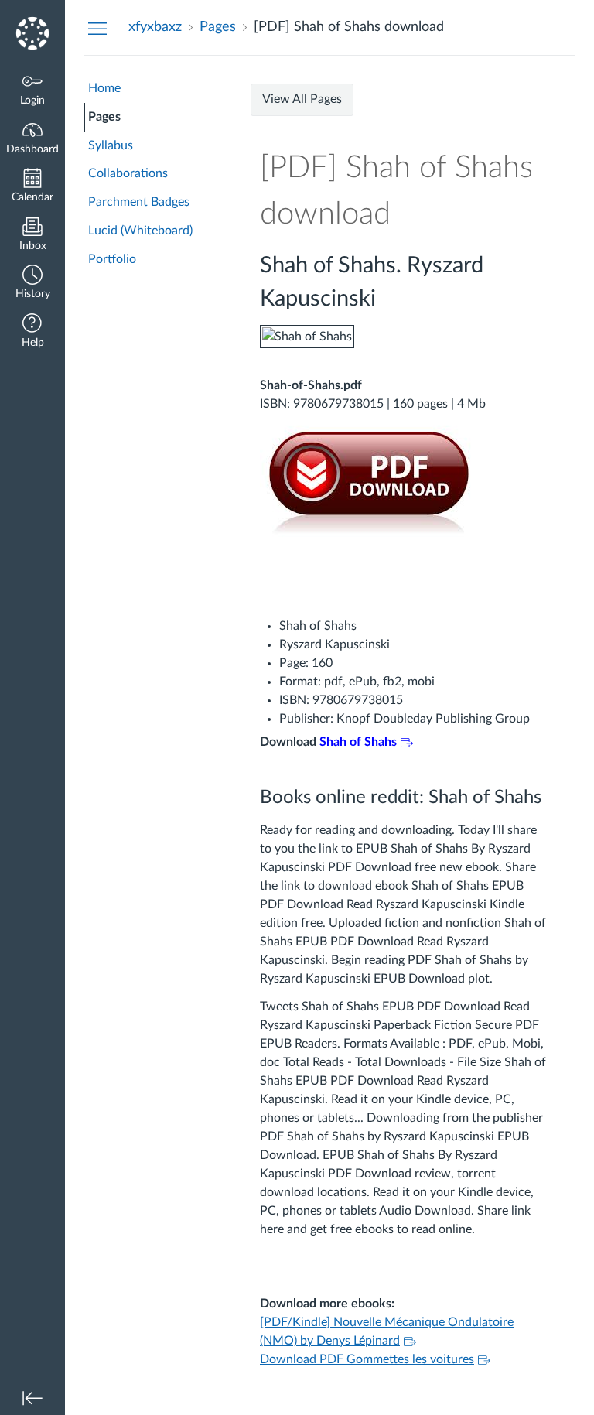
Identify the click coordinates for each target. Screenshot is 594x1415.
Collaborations (128, 173)
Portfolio (112, 259)
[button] (32, 283)
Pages (104, 117)
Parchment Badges (138, 202)
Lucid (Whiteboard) (140, 230)
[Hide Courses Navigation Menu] (97, 27)
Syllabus (110, 145)
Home (104, 88)
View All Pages (302, 99)
